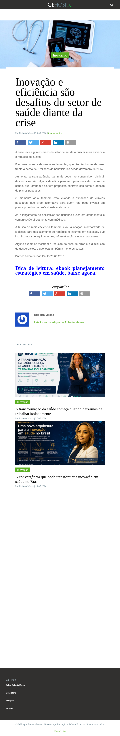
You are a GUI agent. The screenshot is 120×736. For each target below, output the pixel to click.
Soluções (10, 701)
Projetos (9, 708)
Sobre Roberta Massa (15, 685)
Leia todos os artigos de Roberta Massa (59, 322)
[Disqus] (60, 537)
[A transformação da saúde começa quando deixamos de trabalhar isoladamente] (60, 375)
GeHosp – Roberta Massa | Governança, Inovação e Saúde (60, 6)
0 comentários (55, 133)
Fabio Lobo (60, 731)
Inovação (60, 55)
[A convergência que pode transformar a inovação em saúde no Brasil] (60, 443)
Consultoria (11, 693)
